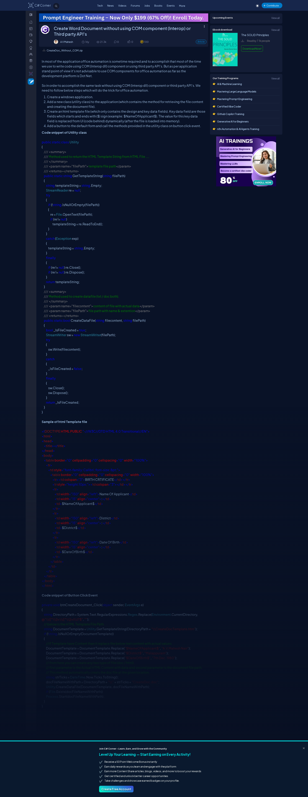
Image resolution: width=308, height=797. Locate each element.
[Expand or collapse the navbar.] (31, 14)
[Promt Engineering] (216, 161)
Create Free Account (116, 789)
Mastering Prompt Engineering (234, 99)
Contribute (272, 5)
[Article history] (83, 41)
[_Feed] (31, 22)
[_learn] (31, 41)
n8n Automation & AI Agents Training (238, 129)
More (182, 5)
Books (158, 5)
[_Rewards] (31, 67)
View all (275, 17)
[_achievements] (31, 48)
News (110, 5)
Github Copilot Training (230, 114)
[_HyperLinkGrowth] (30, 81)
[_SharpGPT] (31, 73)
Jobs (147, 5)
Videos (122, 5)
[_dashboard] (31, 28)
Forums (135, 5)
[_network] (31, 54)
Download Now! (252, 48)
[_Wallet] (31, 35)
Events (171, 5)
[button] (129, 42)
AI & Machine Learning (229, 84)
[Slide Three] (123, 17)
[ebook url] (225, 65)
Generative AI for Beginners (233, 121)
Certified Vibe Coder (229, 106)
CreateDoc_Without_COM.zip (65, 50)
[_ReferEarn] (31, 60)
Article (201, 41)
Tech (100, 5)
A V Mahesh (66, 41)
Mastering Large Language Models (236, 91)
